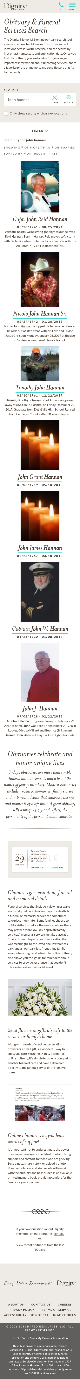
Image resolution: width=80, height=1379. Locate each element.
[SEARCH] (68, 97)
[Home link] (15, 6)
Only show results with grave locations (38, 113)
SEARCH (11, 89)
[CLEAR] (54, 98)
